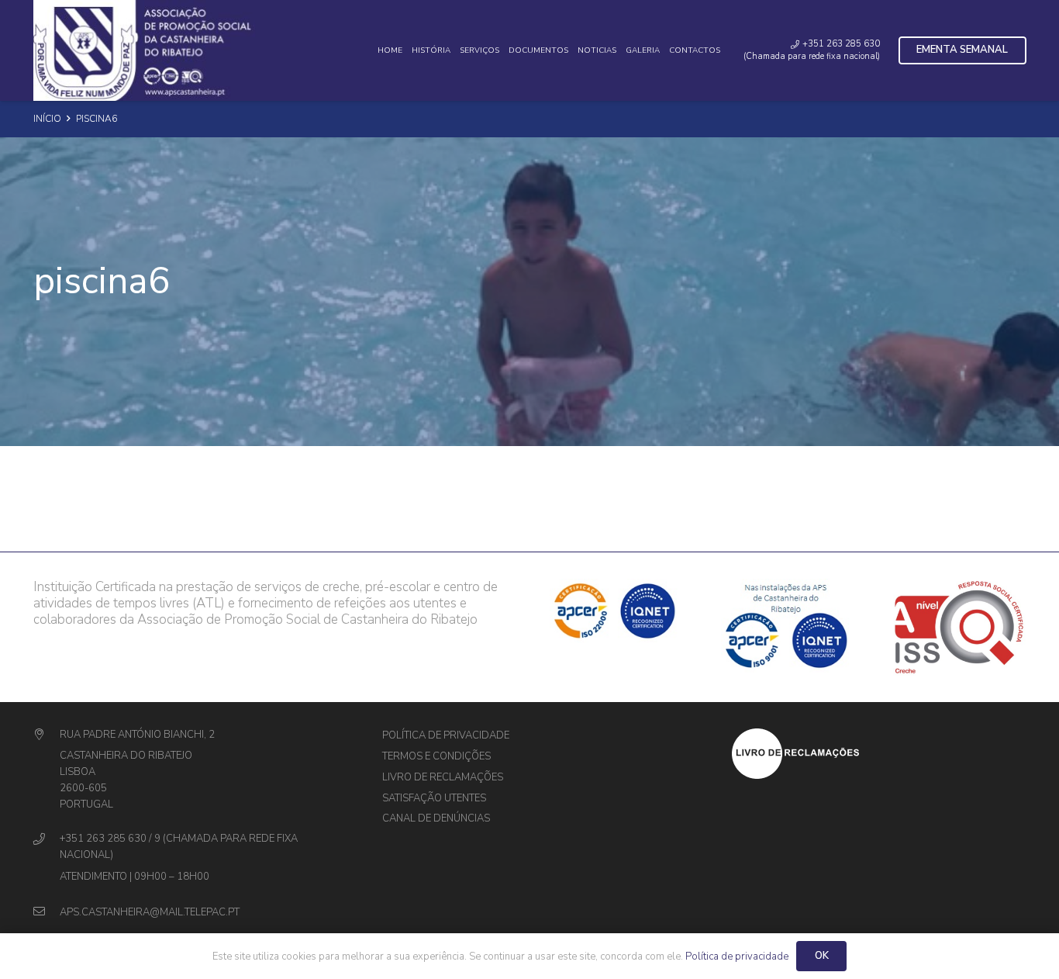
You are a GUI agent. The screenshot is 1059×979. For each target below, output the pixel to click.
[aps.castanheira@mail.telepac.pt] (46, 913)
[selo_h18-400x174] (149, 50)
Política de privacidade (445, 735)
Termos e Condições (436, 756)
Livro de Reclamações (442, 777)
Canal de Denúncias (436, 818)
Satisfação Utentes (434, 798)
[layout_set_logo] (879, 753)
